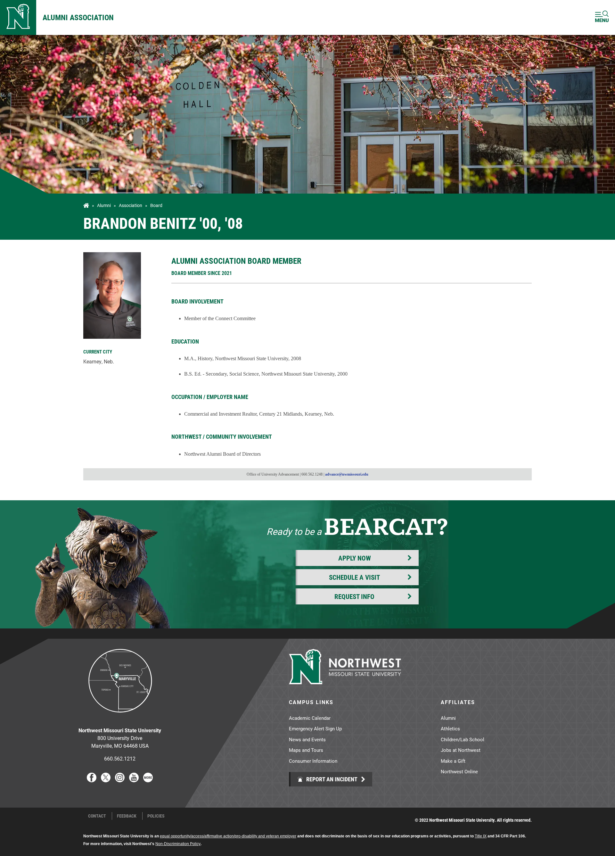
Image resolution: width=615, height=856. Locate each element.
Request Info (354, 596)
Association (130, 205)
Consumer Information (313, 761)
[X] (106, 780)
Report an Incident (331, 779)
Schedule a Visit (354, 577)
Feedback (126, 816)
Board (156, 205)
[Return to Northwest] (18, 17)
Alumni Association (78, 17)
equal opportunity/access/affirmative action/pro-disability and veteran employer (228, 836)
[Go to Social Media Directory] (148, 780)
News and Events (307, 739)
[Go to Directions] (120, 717)
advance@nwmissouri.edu (346, 474)
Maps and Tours (306, 750)
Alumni (104, 205)
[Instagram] (120, 780)
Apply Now (354, 557)
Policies (156, 816)
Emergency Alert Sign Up (315, 728)
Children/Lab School (462, 739)
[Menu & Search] (602, 17)
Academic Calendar (310, 718)
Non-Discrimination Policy (178, 844)
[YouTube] (134, 780)
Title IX (481, 836)
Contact (97, 816)
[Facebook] (91, 780)
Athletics (450, 728)
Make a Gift (453, 761)
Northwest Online (459, 771)
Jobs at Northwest (460, 750)
